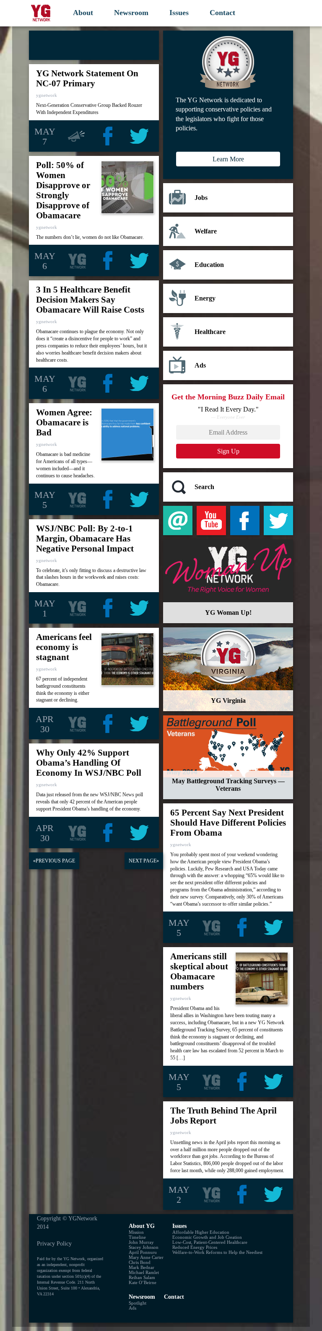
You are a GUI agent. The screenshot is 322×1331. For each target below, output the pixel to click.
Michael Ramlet (144, 1272)
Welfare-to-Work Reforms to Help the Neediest (217, 1252)
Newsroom (131, 12)
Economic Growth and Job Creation (207, 1237)
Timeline (137, 1237)
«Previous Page (54, 861)
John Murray (141, 1242)
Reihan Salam (142, 1277)
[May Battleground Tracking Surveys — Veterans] (228, 757)
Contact (222, 12)
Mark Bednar (141, 1267)
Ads (132, 1307)
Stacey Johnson (143, 1247)
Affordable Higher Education (200, 1232)
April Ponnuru (143, 1252)
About (83, 12)
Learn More (228, 159)
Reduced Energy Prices (194, 1247)
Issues (179, 12)
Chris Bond (140, 1262)
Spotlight (137, 1302)
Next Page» (144, 861)
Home (41, 13)
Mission (136, 1232)
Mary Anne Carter (146, 1257)
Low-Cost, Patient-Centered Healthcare (209, 1242)
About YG (142, 1225)
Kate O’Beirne (142, 1282)
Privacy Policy (54, 1243)
